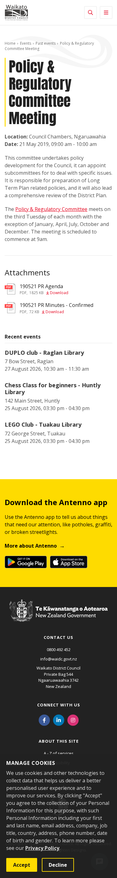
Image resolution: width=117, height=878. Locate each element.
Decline (58, 864)
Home (10, 43)
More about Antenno (31, 545)
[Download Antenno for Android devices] (26, 562)
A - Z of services (59, 753)
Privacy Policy (42, 848)
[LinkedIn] (58, 719)
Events (25, 43)
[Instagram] (73, 719)
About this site (59, 741)
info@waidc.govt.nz (58, 659)
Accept (21, 864)
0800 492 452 (59, 649)
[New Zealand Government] (58, 616)
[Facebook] (44, 719)
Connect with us (58, 705)
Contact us (58, 637)
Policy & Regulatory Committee (51, 209)
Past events (46, 43)
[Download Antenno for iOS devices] (68, 562)
